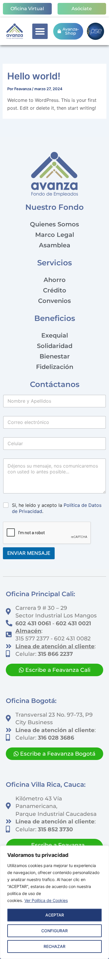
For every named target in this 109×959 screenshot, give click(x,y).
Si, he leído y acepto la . (56, 508)
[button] (40, 31)
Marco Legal (54, 234)
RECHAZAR (54, 946)
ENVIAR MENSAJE (28, 553)
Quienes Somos (54, 224)
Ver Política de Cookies (46, 900)
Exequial (54, 335)
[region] (54, 902)
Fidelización (54, 366)
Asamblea (54, 245)
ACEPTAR (54, 914)
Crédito (54, 290)
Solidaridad (54, 345)
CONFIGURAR (54, 930)
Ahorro (55, 279)
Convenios (54, 300)
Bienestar (55, 356)
